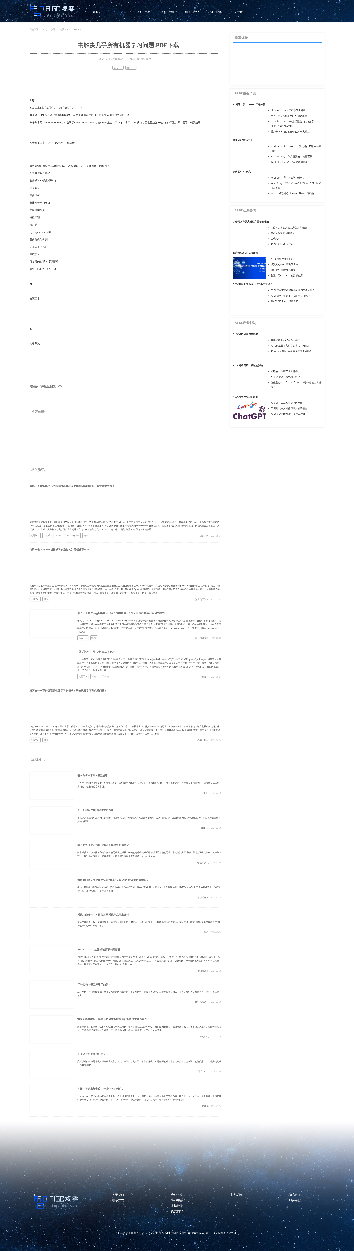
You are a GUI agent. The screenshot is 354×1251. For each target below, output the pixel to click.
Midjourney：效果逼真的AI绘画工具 (291, 156)
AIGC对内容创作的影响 (245, 334)
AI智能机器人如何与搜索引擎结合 (289, 408)
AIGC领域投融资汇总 (282, 259)
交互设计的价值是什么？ (91, 1054)
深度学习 (77, 29)
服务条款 (295, 1200)
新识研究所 (203, 897)
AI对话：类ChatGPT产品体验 (249, 104)
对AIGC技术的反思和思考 (284, 301)
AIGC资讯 (119, 11)
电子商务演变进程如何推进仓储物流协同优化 (103, 845)
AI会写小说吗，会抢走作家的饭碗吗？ (291, 351)
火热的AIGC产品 (242, 171)
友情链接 (177, 1205)
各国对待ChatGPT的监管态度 (287, 275)
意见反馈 (236, 1194)
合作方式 (177, 1194)
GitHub (59, 535)
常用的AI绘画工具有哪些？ (285, 371)
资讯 (53, 29)
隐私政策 (295, 1194)
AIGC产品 (143, 11)
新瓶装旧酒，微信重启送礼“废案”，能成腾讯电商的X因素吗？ (113, 880)
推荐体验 (38, 412)
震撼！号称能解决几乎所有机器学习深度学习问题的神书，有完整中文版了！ (73, 486)
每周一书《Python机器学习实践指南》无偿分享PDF (59, 549)
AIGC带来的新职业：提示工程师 (288, 413)
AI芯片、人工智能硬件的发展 (286, 402)
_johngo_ (204, 677)
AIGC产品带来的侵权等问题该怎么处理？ (293, 290)
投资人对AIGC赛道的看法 (284, 264)
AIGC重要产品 (245, 93)
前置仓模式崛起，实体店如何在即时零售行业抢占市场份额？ (112, 1019)
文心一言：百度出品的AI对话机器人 (290, 116)
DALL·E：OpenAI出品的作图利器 (289, 162)
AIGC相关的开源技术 (282, 244)
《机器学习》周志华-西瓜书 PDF (96, 651)
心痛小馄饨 (203, 740)
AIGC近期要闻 (245, 210)
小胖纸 (205, 932)
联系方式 (118, 1200)
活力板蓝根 (203, 971)
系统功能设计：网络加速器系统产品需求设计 (103, 914)
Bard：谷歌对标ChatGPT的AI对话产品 (292, 193)
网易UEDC (203, 1071)
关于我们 (240, 11)
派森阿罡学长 (202, 599)
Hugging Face (73, 535)
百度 (93, 676)
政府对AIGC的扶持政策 (245, 252)
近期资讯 (38, 759)
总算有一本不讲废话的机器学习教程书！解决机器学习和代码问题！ (68, 690)
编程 (86, 535)
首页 (96, 11)
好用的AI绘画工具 (243, 140)
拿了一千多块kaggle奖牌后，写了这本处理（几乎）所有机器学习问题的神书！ (122, 613)
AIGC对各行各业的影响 (245, 396)
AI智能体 (216, 11)
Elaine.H (205, 828)
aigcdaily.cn (147, 1233)
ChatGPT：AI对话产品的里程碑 (288, 110)
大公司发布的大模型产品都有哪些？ (252, 221)
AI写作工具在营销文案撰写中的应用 (290, 345)
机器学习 (64, 29)
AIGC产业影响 (245, 323)
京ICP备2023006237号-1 (221, 1233)
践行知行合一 (202, 1002)
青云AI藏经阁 (202, 638)
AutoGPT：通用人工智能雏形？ (288, 177)
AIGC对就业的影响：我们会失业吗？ (252, 284)
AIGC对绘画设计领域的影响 (248, 365)
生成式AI (276, 238)
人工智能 (104, 676)
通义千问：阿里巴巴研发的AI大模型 (290, 131)
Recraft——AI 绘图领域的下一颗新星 (98, 949)
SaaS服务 (177, 1200)
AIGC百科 (167, 11)
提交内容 (177, 1211)
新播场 (205, 1106)
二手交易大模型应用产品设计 (94, 984)
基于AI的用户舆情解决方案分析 (95, 810)
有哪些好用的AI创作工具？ (285, 340)
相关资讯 (38, 470)
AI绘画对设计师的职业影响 (285, 377)
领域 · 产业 (192, 11)
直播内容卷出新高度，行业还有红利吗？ (100, 1088)
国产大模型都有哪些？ (283, 233)
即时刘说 (204, 1036)
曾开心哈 (204, 536)
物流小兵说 (203, 862)
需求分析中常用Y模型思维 (92, 775)
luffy (206, 793)
